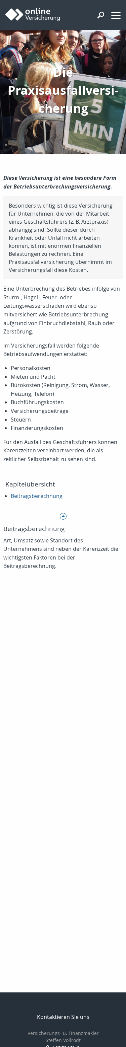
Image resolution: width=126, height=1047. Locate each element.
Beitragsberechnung (36, 496)
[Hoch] (63, 516)
